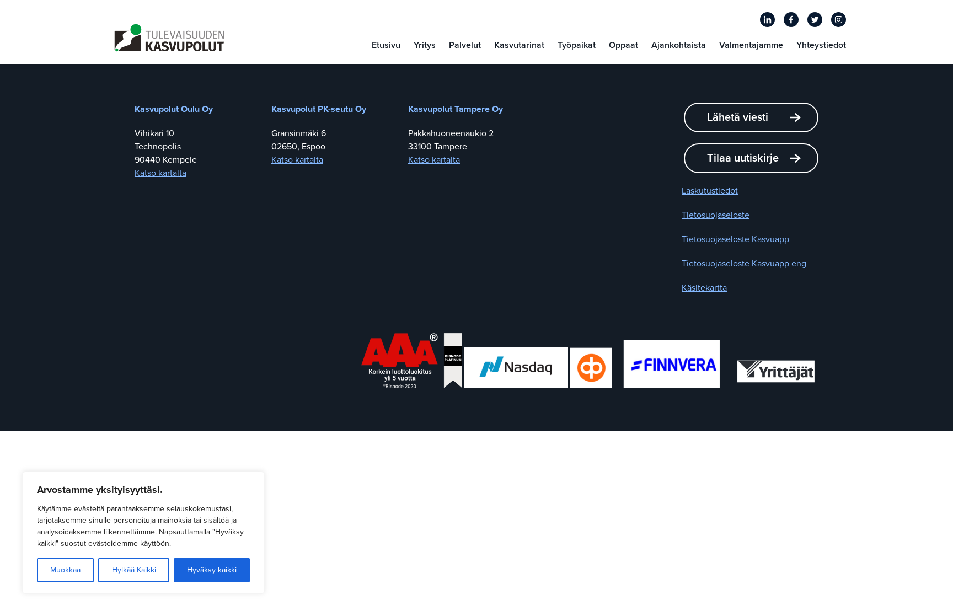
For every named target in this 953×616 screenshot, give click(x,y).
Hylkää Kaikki (134, 570)
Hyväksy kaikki (212, 570)
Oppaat (623, 45)
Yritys (425, 45)
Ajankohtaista (678, 45)
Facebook (791, 19)
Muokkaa (65, 570)
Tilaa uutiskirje (743, 158)
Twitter (814, 19)
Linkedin (767, 19)
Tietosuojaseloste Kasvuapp (735, 239)
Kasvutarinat (519, 45)
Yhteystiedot (821, 45)
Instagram (838, 19)
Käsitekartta (704, 287)
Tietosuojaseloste (715, 215)
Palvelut (465, 45)
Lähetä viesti (737, 117)
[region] (143, 533)
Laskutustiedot (710, 190)
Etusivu (386, 45)
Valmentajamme (751, 45)
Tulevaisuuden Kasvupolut (169, 38)
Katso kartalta (160, 173)
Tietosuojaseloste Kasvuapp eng (744, 263)
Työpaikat (577, 45)
